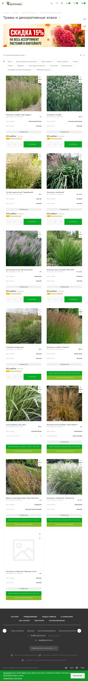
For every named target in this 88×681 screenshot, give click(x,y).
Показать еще (23, 132)
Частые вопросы (57, 620)
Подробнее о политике (12, 678)
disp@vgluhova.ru (45, 640)
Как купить (24, 620)
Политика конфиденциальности (26, 655)
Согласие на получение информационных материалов (45, 660)
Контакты (39, 620)
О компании (67, 617)
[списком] (84, 55)
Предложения (30, 617)
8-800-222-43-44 (38, 636)
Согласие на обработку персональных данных (59, 655)
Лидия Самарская (17, 631)
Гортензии (31, 631)
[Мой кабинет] (62, 3)
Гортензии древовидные (47, 631)
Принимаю (77, 676)
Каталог (15, 617)
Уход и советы (49, 617)
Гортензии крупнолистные (68, 631)
